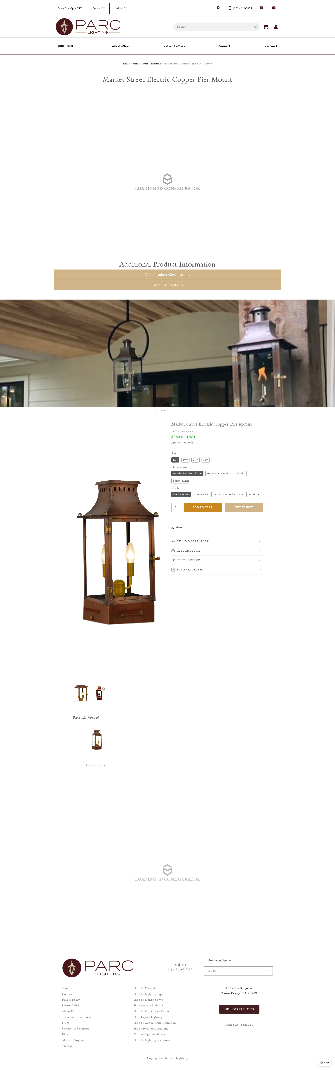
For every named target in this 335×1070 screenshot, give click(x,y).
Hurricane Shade (218, 473)
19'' (185, 459)
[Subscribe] (268, 971)
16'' (175, 459)
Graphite (253, 494)
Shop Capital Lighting (148, 1017)
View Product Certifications (167, 274)
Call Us (180, 965)
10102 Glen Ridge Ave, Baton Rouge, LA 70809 (239, 990)
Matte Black (202, 494)
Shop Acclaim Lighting (148, 1005)
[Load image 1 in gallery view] (81, 693)
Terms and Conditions (76, 1017)
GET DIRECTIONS (239, 1009)
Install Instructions (167, 285)
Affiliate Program (73, 1040)
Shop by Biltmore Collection (152, 1011)
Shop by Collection (146, 988)
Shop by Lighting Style (148, 999)
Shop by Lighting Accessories (152, 1040)
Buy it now (244, 507)
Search (66, 988)
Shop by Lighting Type (148, 994)
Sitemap (67, 1045)
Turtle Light (181, 480)
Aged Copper (181, 494)
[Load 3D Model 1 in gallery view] (99, 693)
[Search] (256, 27)
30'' (205, 459)
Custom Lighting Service (149, 1034)
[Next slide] (171, 411)
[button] (265, 26)
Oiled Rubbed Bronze (229, 494)
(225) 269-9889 (242, 8)
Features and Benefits (75, 1028)
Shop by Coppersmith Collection (155, 1022)
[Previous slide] (155, 411)
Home (126, 63)
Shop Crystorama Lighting (151, 1028)
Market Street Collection (147, 63)
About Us (122, 8)
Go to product (96, 765)
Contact (67, 994)
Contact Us (99, 8)
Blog (65, 1034)
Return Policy (71, 1005)
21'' (195, 459)
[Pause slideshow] (180, 411)
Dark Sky (239, 473)
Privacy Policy (71, 999)
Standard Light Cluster (187, 473)
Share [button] (179, 527)
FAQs (65, 1022)
